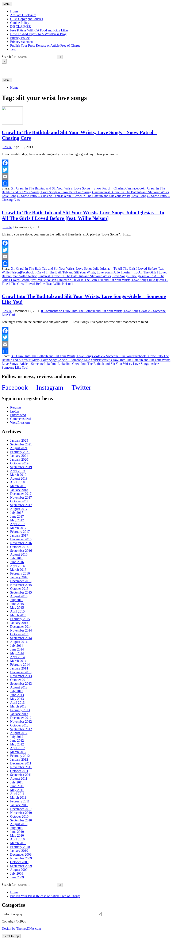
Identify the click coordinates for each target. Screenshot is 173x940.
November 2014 (21, 630)
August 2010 (18, 824)
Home (14, 11)
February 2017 (20, 531)
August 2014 (18, 642)
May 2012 (17, 744)
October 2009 (19, 862)
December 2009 (20, 854)
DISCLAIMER (20, 26)
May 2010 (17, 835)
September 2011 (21, 774)
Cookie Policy (19, 22)
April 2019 (17, 471)
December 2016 (20, 539)
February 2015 (20, 619)
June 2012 (17, 740)
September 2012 (21, 729)
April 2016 (17, 566)
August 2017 (18, 509)
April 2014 (17, 657)
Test (13, 49)
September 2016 (21, 550)
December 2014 (20, 626)
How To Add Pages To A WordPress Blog (38, 34)
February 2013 (20, 710)
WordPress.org (20, 422)
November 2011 (21, 767)
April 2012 (17, 748)
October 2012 (19, 725)
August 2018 (18, 478)
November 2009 (21, 858)
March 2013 (18, 706)
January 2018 (19, 490)
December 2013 (20, 672)
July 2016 (16, 558)
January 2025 (19, 440)
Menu (6, 3)
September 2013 (21, 683)
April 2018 (17, 482)
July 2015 (16, 600)
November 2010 (21, 812)
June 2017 (17, 516)
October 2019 (19, 463)
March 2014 (18, 661)
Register (15, 407)
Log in (14, 411)
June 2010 (17, 831)
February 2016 (20, 573)
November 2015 (21, 585)
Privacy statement (22, 41)
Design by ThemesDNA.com (21, 928)
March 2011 (18, 797)
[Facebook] (86, 163)
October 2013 (19, 680)
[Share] (86, 183)
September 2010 (21, 820)
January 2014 (19, 668)
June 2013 (17, 695)
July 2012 (16, 736)
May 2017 (17, 520)
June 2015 (17, 604)
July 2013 (16, 691)
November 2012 (21, 721)
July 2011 (16, 782)
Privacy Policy (20, 38)
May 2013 (17, 699)
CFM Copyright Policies (26, 19)
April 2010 (17, 839)
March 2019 (18, 474)
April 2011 (17, 793)
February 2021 (20, 452)
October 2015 (19, 588)
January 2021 (19, 455)
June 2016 (17, 562)
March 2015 (18, 615)
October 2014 (19, 634)
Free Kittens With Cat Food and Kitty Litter (39, 30)
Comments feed (20, 419)
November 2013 (21, 676)
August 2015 (18, 596)
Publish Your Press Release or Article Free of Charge (45, 45)
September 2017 (21, 505)
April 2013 (17, 702)
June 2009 (17, 877)
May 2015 (17, 607)
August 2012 (18, 733)
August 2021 (18, 448)
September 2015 (21, 592)
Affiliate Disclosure (23, 15)
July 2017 (16, 512)
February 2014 (20, 664)
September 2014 (21, 638)
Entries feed (18, 415)
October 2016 (19, 547)
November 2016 (21, 543)
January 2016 (19, 577)
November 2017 (21, 497)
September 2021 (21, 444)
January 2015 (19, 623)
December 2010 (20, 809)
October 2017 (19, 501)
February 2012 (20, 755)
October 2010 (19, 816)
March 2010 (18, 843)
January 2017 (19, 535)
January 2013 (19, 714)
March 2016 (18, 569)
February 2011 (20, 801)
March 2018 (18, 486)
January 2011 (19, 805)
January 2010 (19, 850)
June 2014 (17, 649)
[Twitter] (86, 169)
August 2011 (18, 778)
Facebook (83, 190)
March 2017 (18, 528)
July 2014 (16, 645)
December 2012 (20, 718)
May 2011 (17, 790)
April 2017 (17, 524)
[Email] (86, 176)
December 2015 (20, 581)
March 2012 (18, 752)
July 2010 (16, 828)
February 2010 (20, 847)
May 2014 (17, 653)
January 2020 (19, 459)
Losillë (7, 147)
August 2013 (18, 687)
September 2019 (21, 467)
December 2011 (20, 763)
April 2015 (17, 611)
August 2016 (18, 554)
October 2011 (19, 771)
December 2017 (20, 493)
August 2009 (18, 869)
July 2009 (16, 873)
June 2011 (17, 786)
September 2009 (21, 866)
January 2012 (19, 759)
